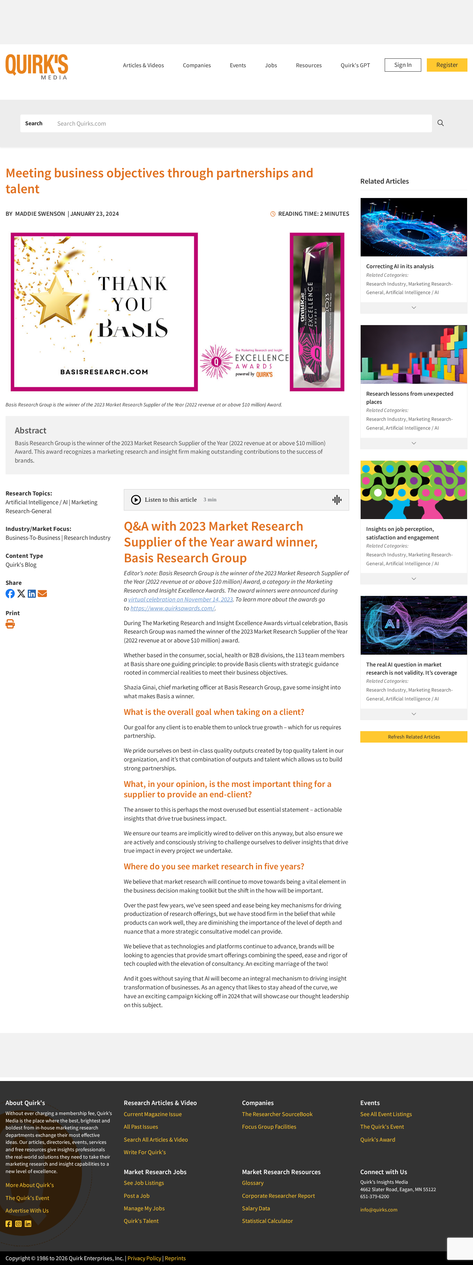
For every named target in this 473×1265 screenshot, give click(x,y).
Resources (309, 65)
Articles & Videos (143, 65)
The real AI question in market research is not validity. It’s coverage (411, 668)
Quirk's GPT (355, 65)
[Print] (10, 624)
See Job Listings (144, 1182)
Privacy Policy (144, 1258)
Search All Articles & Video (156, 1139)
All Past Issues (141, 1126)
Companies (197, 65)
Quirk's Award (377, 1139)
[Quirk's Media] (37, 66)
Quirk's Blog (21, 564)
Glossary (252, 1182)
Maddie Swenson (40, 213)
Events (238, 65)
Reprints (175, 1258)
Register (447, 65)
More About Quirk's (30, 1185)
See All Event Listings (386, 1114)
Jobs (271, 65)
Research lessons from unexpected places (409, 397)
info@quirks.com (379, 1209)
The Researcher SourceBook (277, 1114)
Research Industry (87, 537)
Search (33, 123)
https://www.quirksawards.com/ (172, 608)
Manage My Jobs (144, 1208)
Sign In (403, 65)
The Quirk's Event (27, 1197)
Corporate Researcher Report (278, 1195)
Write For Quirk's (145, 1152)
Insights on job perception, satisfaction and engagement (402, 533)
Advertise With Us (27, 1210)
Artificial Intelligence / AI (37, 502)
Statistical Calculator (267, 1220)
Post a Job (137, 1195)
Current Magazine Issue (153, 1114)
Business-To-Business (33, 537)
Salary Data (256, 1208)
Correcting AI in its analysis (400, 266)
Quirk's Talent (141, 1220)
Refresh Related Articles (414, 736)
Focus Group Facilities (269, 1126)
